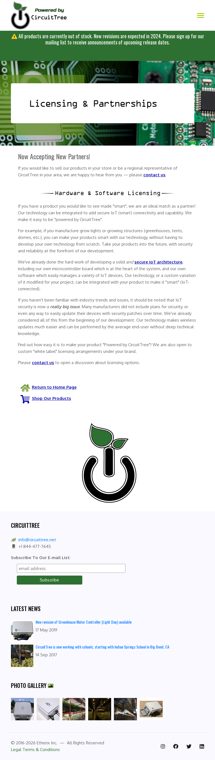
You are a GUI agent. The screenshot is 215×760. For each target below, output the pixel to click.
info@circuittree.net (37, 539)
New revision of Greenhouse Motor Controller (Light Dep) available (84, 622)
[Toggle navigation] (200, 16)
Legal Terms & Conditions (35, 749)
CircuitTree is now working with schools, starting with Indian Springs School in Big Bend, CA (102, 647)
